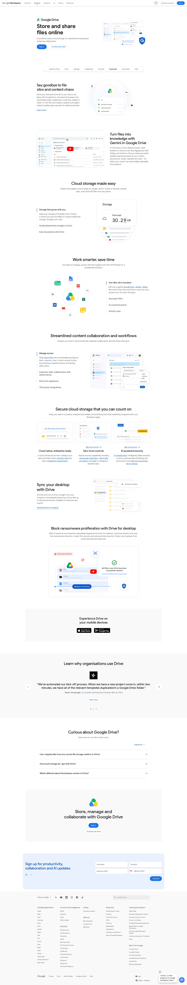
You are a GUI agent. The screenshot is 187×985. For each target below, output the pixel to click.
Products (37, 3)
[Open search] (156, 3)
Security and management (70, 908)
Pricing (61, 3)
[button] (182, 980)
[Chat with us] (182, 980)
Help (91, 976)
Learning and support (137, 908)
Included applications (45, 908)
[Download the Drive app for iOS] (84, 630)
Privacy (51, 976)
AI (54, 3)
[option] (54, 69)
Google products (81, 976)
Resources (70, 3)
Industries (47, 3)
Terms (58, 976)
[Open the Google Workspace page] (11, 3)
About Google (68, 976)
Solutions (27, 3)
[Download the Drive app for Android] (102, 630)
